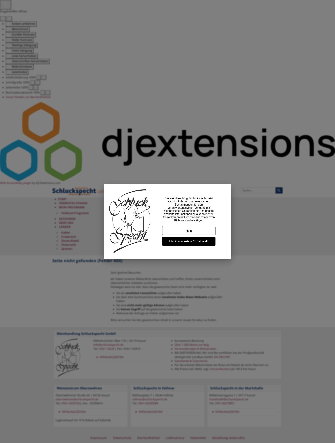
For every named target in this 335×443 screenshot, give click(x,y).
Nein (189, 230)
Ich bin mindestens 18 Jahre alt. (188, 241)
